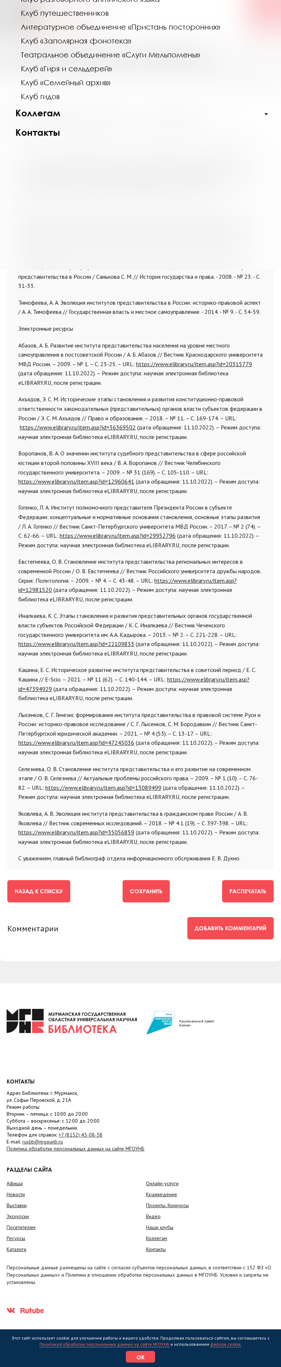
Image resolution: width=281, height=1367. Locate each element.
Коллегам (37, 113)
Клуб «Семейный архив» (65, 82)
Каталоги (16, 1249)
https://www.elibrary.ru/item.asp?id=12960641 (76, 481)
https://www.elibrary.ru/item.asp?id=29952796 (118, 535)
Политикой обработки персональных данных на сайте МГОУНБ (104, 1344)
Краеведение (161, 1194)
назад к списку (39, 891)
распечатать (247, 891)
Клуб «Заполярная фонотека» (76, 40)
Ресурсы (16, 1238)
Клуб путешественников (65, 12)
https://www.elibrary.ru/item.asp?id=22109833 (76, 643)
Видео (153, 1216)
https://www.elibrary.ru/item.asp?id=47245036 (76, 742)
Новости (16, 1194)
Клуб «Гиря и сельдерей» (66, 68)
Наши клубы (159, 1227)
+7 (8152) (80, 1134)
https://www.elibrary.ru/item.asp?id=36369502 (78, 427)
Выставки (17, 1205)
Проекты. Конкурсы (167, 1205)
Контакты (37, 132)
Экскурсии (18, 1216)
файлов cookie (225, 1344)
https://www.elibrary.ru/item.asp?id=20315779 (194, 364)
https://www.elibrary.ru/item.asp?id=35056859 (76, 832)
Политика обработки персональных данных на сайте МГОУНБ (76, 1148)
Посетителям (21, 1227)
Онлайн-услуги (162, 1183)
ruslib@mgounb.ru (42, 1141)
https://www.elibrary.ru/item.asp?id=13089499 (103, 787)
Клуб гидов (40, 96)
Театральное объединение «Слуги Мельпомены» (110, 54)
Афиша (15, 1183)
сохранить (146, 891)
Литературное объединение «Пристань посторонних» (120, 26)
